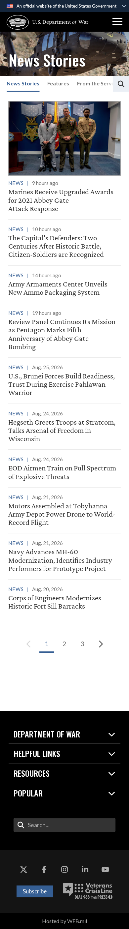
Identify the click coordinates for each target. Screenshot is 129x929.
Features (58, 83)
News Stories (23, 83)
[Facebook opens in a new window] (44, 870)
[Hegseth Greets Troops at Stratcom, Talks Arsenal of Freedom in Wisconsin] (64, 427)
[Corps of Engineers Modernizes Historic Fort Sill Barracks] (64, 598)
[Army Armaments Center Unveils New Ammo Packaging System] (64, 285)
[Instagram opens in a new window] (64, 870)
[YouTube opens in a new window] (105, 870)
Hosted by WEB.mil (64, 921)
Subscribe (35, 891)
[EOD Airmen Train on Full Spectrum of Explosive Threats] (64, 469)
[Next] (100, 644)
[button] (117, 21)
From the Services (99, 83)
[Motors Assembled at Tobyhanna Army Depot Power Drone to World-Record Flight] (64, 511)
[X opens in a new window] (24, 870)
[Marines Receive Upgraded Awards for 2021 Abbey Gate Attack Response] (64, 157)
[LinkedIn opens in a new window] (85, 870)
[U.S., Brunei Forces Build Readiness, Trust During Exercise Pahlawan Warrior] (64, 381)
